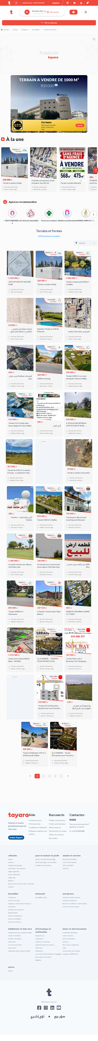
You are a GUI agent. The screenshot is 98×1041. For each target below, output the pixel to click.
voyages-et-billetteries (70, 954)
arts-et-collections (69, 939)
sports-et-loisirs (68, 936)
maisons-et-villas (14, 900)
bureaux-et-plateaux (15, 916)
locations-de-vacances (16, 910)
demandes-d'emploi (69, 859)
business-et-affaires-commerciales (75, 904)
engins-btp (11, 878)
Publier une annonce (57, 820)
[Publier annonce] (73, 12)
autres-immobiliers (14, 919)
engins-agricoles (14, 871)
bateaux (11, 881)
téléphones (39, 951)
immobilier (13, 893)
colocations (12, 897)
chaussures (12, 948)
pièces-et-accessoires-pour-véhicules (21, 884)
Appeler (80, 125)
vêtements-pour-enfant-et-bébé (19, 951)
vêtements (12, 942)
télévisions (39, 948)
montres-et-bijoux (14, 936)
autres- (10, 971)
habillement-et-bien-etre (20, 929)
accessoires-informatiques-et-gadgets (48, 954)
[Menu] (16, 3)
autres (11, 967)
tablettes (38, 960)
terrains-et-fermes (14, 922)
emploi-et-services (72, 855)
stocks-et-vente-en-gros (71, 907)
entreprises (68, 893)
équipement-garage (15, 865)
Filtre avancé (54, 12)
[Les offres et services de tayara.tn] (87, 3)
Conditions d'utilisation (38, 827)
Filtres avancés (55, 827)
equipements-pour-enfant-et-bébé (20, 933)
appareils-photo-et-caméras (44, 945)
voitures (11, 862)
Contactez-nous (35, 820)
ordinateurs (39, 939)
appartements (13, 913)
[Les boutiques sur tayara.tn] (67, 3)
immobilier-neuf (41, 897)
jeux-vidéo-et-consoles (43, 957)
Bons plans (53, 838)
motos (10, 859)
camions (11, 887)
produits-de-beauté (14, 939)
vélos (64, 948)
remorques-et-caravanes (17, 868)
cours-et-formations (70, 862)
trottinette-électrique (70, 933)
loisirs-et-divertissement (75, 929)
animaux (66, 942)
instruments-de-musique (71, 951)
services (66, 868)
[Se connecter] (86, 12)
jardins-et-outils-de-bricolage (45, 859)
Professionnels (35, 824)
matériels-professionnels (71, 897)
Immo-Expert (16, 837)
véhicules (12, 855)
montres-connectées (42, 942)
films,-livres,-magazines (71, 945)
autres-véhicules (14, 874)
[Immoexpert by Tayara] (74, 2)
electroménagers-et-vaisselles (46, 862)
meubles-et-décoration (43, 865)
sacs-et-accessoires (15, 945)
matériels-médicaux (70, 900)
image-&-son (39, 936)
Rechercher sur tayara (58, 831)
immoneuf (40, 893)
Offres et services (56, 834)
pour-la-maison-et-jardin (47, 855)
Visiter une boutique (57, 824)
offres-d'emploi (68, 865)
